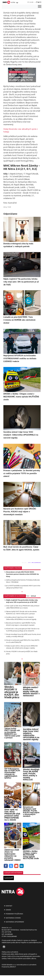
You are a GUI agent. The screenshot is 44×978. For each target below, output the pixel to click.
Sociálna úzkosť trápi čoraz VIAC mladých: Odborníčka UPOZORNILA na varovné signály (21, 618)
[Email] (16, 866)
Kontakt (8, 906)
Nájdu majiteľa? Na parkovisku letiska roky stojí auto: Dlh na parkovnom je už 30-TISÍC (22, 601)
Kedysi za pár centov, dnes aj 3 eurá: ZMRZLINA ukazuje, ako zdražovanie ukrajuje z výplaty (22, 647)
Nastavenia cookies (13, 918)
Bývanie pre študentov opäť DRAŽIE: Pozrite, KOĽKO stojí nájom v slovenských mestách (21, 624)
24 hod (33, 596)
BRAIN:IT (13, 967)
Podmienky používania (14, 914)
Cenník (8, 910)
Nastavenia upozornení (14, 922)
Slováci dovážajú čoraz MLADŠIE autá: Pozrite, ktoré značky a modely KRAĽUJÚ (23, 635)
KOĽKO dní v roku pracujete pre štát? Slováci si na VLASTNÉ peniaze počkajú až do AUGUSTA (22, 630)
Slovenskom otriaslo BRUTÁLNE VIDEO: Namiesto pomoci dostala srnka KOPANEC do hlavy (22, 574)
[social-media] (3, 947)
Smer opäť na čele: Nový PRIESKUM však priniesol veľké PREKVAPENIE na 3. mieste (22, 607)
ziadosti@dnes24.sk (35, 942)
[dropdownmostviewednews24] (22, 659)
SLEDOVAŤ (8, 878)
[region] (17, 3)
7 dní (27, 596)
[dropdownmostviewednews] (22, 592)
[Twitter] (11, 866)
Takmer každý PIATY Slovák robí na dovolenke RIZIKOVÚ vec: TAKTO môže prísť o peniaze (21, 612)
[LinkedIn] (21, 866)
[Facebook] (5, 866)
